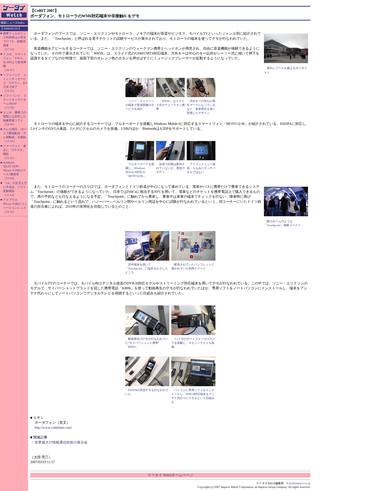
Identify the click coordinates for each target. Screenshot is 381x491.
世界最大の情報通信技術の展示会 (61, 442)
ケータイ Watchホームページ (170, 475)
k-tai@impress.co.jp (298, 483)
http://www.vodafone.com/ (53, 427)
